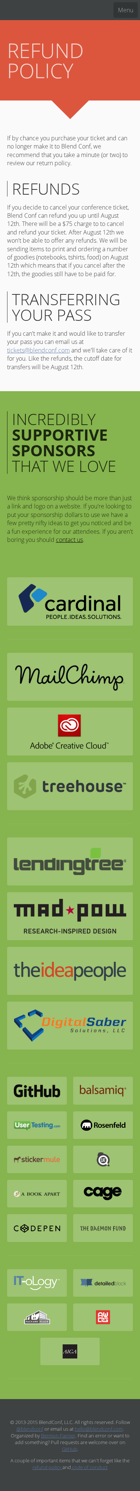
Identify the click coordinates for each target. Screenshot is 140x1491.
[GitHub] (37, 1090)
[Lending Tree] (70, 861)
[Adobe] (70, 732)
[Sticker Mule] (37, 1159)
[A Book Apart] (37, 1193)
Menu (125, 10)
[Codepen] (37, 1228)
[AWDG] (103, 1317)
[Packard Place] (37, 1317)
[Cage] (103, 1193)
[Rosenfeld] (103, 1125)
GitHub (69, 1449)
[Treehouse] (70, 786)
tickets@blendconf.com (38, 350)
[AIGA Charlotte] (70, 1351)
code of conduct (89, 1467)
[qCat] (103, 1159)
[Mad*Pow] (70, 916)
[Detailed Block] (103, 1283)
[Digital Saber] (70, 1026)
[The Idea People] (70, 971)
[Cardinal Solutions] (70, 601)
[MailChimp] (70, 677)
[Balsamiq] (103, 1090)
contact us (69, 540)
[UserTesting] (37, 1125)
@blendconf (29, 1428)
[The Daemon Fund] (103, 1228)
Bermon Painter (58, 1435)
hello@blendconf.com (99, 1428)
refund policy (47, 1467)
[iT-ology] (37, 1283)
